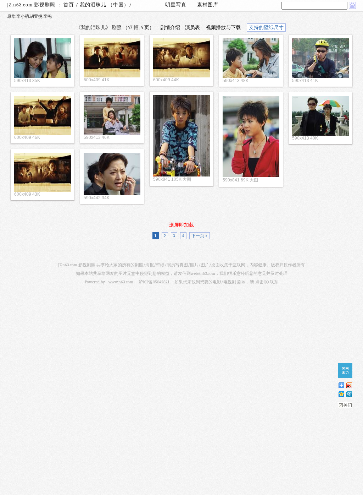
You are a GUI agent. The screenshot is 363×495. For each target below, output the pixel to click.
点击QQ (262, 281)
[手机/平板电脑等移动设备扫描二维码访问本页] (345, 370)
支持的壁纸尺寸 (266, 28)
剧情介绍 (170, 28)
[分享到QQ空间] (341, 394)
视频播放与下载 (223, 28)
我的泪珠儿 (94, 5)
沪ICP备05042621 (154, 281)
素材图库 (207, 5)
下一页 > (199, 235)
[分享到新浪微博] (349, 385)
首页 (68, 5)
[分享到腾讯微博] (349, 394)
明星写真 (175, 5)
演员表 (192, 28)
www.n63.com (120, 281)
